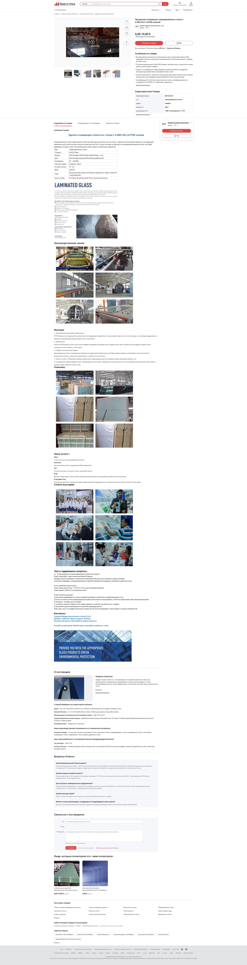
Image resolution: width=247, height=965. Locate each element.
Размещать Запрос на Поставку (107, 848)
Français (94, 953)
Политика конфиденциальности (103, 949)
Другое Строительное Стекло (104, 14)
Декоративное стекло (165, 914)
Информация (166, 949)
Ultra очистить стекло (130, 907)
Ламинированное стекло (166, 907)
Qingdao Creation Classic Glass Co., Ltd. (152, 25)
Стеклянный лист (163, 934)
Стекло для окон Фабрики (146, 934)
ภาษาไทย (164, 953)
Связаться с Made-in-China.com (122, 949)
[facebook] (182, 949)
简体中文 (73, 953)
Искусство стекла (94, 911)
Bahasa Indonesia (188, 953)
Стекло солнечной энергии (97, 914)
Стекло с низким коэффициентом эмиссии (67, 907)
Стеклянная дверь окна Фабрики (123, 934)
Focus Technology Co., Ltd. (122, 956)
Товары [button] (85, 4)
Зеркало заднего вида (165, 911)
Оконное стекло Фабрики (85, 934)
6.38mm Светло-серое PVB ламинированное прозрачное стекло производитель (65, 890)
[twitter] (186, 949)
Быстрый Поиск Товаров (140, 949)
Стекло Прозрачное (103, 934)
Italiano (123, 953)
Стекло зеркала (128, 911)
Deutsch (108, 953)
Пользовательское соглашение (82, 949)
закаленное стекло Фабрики (64, 934)
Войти (191, 5)
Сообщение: (61, 832)
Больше (56, 942)
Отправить (71, 848)
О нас (61, 949)
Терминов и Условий (191, 958)
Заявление (69, 949)
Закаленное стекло (60, 911)
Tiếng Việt (178, 953)
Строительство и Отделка (69, 14)
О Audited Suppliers (155, 949)
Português (115, 953)
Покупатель (155, 10)
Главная (56, 14)
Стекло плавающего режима (98, 907)
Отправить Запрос (149, 43)
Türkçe (171, 953)
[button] (159, 4)
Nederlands (152, 953)
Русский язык (130, 953)
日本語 (87, 953)
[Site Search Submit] (165, 4)
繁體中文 (80, 953)
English (67, 953)
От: (64, 821)
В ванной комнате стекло (131, 914)
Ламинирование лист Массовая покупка (68, 939)
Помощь (168, 10)
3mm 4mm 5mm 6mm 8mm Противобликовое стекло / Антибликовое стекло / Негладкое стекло (95, 890)
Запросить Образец (173, 48)
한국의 (138, 953)
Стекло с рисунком (60, 914)
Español (101, 953)
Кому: (63, 827)
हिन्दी (158, 953)
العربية (144, 953)
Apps (177, 10)
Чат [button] (180, 43)
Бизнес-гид (176, 949)
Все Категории (61, 10)
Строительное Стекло (86, 14)
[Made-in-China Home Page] (64, 4)
